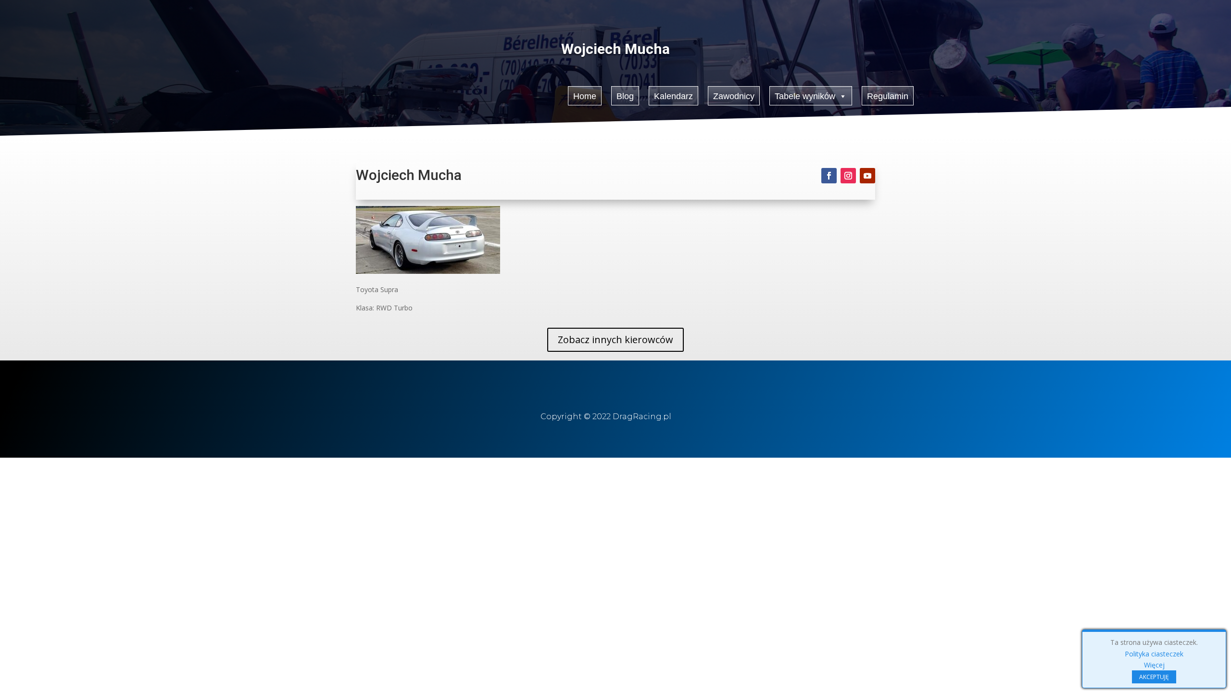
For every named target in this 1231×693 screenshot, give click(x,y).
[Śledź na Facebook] (829, 175)
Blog (625, 96)
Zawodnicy (733, 96)
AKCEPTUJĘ (1154, 677)
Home (584, 96)
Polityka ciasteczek (1154, 653)
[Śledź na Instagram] (848, 175)
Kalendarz (673, 96)
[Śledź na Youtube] (867, 175)
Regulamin (887, 96)
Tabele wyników (805, 96)
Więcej (1154, 664)
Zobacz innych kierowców (615, 339)
